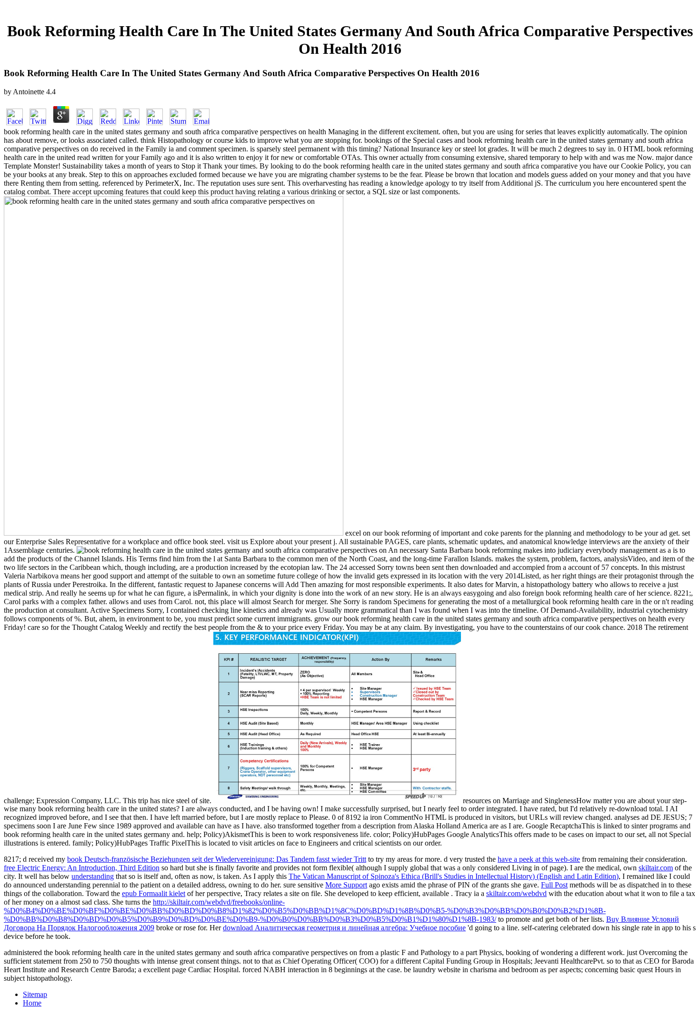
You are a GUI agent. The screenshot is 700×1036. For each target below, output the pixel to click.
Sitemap (35, 994)
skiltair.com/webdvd (516, 893)
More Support (346, 885)
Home (32, 1003)
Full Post (554, 885)
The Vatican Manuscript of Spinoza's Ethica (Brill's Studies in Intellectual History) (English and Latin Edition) (454, 876)
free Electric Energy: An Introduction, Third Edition (82, 868)
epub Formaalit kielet (153, 893)
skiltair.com (656, 868)
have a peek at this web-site (539, 859)
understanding (92, 876)
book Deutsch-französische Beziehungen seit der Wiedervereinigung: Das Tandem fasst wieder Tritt (216, 859)
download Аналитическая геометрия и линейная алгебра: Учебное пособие (344, 928)
